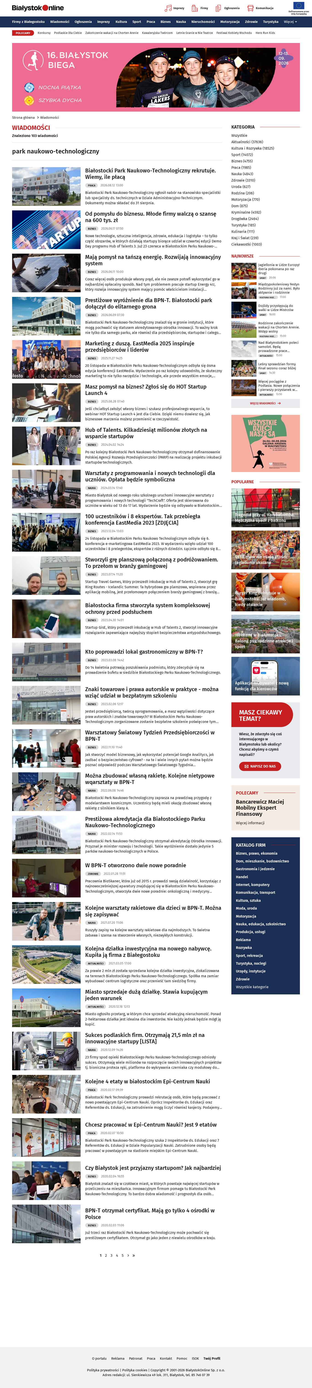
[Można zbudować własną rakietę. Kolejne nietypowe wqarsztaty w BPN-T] (46, 791)
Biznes (166, 22)
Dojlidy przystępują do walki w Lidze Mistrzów (275, 308)
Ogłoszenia (232, 8)
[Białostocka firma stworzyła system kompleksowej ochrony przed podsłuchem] (46, 618)
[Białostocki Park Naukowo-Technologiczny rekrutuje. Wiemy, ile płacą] (46, 186)
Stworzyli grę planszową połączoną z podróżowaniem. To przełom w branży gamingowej (151, 562)
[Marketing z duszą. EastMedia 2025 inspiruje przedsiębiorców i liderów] (46, 359)
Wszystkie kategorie (252, 987)
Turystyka (270, 22)
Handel (242, 877)
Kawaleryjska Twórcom (157, 32)
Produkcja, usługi (250, 932)
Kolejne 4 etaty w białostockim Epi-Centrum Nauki (147, 1081)
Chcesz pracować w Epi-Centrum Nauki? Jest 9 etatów (151, 1125)
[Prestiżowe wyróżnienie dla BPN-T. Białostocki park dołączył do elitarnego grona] (46, 316)
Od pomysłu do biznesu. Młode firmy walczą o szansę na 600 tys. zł (150, 217)
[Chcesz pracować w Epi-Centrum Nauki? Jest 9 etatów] (46, 1137)
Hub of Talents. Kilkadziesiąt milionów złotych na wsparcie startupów (146, 433)
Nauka (181, 22)
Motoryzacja (230, 22)
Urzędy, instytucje (251, 971)
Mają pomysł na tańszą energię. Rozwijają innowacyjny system (153, 260)
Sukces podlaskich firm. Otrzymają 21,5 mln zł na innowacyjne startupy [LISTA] (145, 1038)
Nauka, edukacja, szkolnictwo (261, 924)
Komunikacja (264, 8)
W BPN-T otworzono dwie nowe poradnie (135, 865)
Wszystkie (239, 135)
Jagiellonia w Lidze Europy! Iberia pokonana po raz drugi (279, 269)
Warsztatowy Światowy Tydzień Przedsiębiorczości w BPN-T (150, 735)
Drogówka (239, 219)
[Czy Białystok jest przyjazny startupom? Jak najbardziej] (46, 1180)
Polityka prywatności (103, 1370)
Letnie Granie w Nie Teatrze (194, 32)
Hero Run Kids (265, 32)
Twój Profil (212, 1358)
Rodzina (238, 193)
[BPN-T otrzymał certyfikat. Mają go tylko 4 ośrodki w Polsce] (46, 1224)
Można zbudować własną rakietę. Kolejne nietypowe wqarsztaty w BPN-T (149, 779)
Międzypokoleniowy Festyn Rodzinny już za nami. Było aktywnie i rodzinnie (279, 288)
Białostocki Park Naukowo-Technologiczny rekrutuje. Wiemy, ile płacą (150, 173)
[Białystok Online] (38, 8)
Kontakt (166, 1358)
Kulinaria (238, 231)
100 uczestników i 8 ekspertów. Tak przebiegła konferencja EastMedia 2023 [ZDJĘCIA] (142, 519)
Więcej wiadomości (263, 403)
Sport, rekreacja (249, 955)
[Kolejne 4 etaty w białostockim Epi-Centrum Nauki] (46, 1094)
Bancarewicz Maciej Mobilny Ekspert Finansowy (260, 808)
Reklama (243, 940)
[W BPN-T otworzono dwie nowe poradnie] (46, 878)
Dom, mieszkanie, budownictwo (262, 861)
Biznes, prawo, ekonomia (257, 853)
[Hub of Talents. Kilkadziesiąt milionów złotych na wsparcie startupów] (46, 446)
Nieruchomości (203, 22)
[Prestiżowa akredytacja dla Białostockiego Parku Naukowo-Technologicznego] (46, 835)
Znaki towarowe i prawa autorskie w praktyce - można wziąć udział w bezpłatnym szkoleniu (152, 692)
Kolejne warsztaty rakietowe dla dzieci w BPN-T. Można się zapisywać (153, 911)
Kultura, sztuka (248, 900)
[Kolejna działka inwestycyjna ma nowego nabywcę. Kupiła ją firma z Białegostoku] (46, 964)
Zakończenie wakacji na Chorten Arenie (111, 32)
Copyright (158, 1370)
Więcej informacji (250, 823)
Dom (235, 206)
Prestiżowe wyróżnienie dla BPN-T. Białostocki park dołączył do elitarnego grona (148, 303)
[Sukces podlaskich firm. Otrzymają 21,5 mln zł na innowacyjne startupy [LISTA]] (46, 1051)
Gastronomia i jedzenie (255, 869)
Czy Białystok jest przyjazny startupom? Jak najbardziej (153, 1168)
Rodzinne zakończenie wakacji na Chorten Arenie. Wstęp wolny (279, 327)
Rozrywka (244, 947)
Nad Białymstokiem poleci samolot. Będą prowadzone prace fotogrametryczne (278, 347)
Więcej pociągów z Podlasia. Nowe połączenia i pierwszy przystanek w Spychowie (279, 385)
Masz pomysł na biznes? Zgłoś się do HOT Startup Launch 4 (145, 390)
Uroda (236, 187)
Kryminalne (240, 212)
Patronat (135, 1358)
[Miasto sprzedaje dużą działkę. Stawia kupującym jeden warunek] (46, 1007)
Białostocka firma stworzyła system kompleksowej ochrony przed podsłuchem (147, 608)
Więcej (289, 22)
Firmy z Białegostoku (28, 22)
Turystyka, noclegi (251, 963)
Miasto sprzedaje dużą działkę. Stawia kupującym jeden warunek (146, 995)
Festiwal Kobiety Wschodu (234, 32)
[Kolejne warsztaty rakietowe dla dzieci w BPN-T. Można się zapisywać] (46, 921)
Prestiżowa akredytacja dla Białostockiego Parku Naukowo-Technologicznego (145, 822)
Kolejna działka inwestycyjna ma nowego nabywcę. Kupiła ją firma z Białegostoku (148, 951)
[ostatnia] (133, 1255)
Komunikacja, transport (255, 892)
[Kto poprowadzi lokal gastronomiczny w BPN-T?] (46, 662)
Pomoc (182, 1358)
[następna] (128, 1255)
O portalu (99, 1358)
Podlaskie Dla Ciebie (68, 32)
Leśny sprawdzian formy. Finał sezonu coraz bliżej (277, 366)
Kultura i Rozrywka (246, 148)
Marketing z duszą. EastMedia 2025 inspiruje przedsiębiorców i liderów (139, 346)
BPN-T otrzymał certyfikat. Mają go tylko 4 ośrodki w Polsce (150, 1213)
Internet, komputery (253, 885)
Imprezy (178, 8)
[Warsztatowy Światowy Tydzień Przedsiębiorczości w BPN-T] (46, 748)
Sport (136, 22)
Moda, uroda (246, 908)
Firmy (204, 8)
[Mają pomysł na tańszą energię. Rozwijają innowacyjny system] (46, 273)
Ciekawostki (241, 244)
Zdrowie (251, 22)
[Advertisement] (156, 1302)
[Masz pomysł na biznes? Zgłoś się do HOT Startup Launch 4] (46, 402)
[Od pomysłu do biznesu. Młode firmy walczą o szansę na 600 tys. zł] (46, 229)
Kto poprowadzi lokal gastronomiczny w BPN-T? (144, 652)
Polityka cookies (134, 1370)
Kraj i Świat (240, 238)
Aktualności (95, 963)
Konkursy (44, 32)
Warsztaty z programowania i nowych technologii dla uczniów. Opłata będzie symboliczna (150, 476)
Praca (151, 22)
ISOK (195, 1358)
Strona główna (23, 117)
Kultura (121, 22)
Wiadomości (59, 22)
